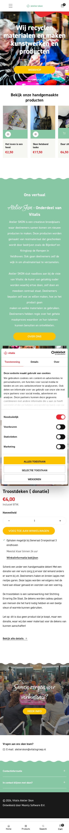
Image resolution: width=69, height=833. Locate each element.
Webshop (34, 69)
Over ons (34, 80)
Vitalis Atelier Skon (23, 800)
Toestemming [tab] (12, 361)
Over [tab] (56, 361)
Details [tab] (35, 361)
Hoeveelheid (10, 512)
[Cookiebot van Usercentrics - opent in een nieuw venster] (51, 353)
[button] (62, 6)
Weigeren (34, 479)
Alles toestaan (34, 461)
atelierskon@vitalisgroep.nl (30, 749)
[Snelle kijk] (8, 134)
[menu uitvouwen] (10, 6)
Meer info (34, 711)
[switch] (60, 426)
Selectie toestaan (34, 470)
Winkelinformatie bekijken (22, 557)
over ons (34, 336)
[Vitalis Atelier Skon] (34, 6)
